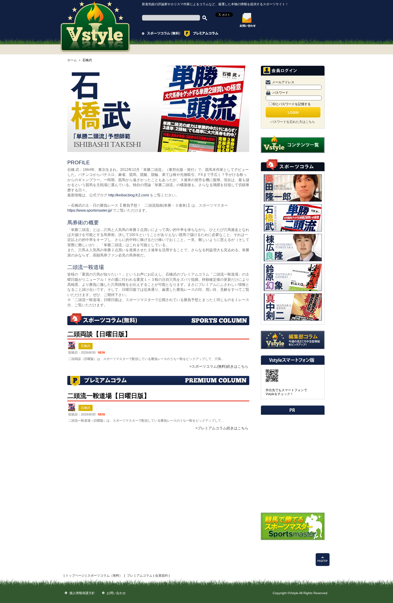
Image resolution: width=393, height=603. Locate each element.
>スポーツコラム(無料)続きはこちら (218, 366)
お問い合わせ (116, 593)
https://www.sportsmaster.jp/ (89, 210)
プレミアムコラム (139, 575)
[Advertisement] (292, 446)
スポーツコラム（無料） (104, 575)
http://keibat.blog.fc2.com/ (128, 195)
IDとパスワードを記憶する (291, 104)
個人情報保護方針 (82, 593)
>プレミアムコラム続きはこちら (221, 428)
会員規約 (161, 575)
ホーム (72, 60)
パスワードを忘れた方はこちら (292, 122)
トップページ (75, 575)
